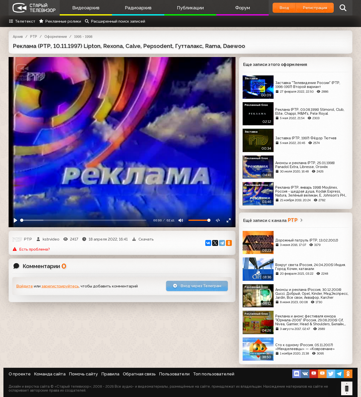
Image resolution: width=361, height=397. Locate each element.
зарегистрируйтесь (60, 286)
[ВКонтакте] (208, 243)
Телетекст (25, 21)
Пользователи (174, 373)
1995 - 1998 (83, 37)
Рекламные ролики (63, 21)
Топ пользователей (213, 373)
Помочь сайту (83, 373)
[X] (215, 243)
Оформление (55, 37)
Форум (242, 7)
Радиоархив (138, 7)
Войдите (24, 286)
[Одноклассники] (229, 243)
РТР (33, 37)
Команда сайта (50, 373)
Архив (18, 37)
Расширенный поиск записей (118, 21)
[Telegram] (222, 243)
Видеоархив (85, 7)
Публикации (190, 7)
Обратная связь (139, 373)
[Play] (15, 220)
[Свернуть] (228, 220)
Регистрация (315, 7)
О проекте (20, 373)
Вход (284, 7)
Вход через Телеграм (200, 286)
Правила (110, 373)
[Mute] (180, 220)
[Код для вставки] (217, 220)
